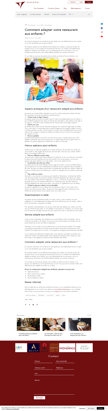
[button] (89, 14)
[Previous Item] (18, 347)
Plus (70, 14)
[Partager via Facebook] (25, 304)
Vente (26, 299)
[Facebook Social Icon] (102, 28)
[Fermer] (106, 408)
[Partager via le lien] (37, 304)
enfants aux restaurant (31, 295)
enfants (63, 295)
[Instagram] (102, 32)
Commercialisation (35, 14)
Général (46, 14)
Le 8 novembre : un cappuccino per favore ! (78, 334)
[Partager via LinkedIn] (33, 304)
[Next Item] (90, 347)
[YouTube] (102, 36)
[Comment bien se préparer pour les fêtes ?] (28, 324)
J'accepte (100, 408)
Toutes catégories (22, 14)
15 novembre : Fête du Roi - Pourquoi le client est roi (54, 334)
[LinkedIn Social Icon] (102, 24)
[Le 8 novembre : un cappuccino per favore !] (79, 324)
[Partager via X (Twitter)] (29, 304)
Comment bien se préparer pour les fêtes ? (28, 334)
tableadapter (41, 295)
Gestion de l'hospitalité (59, 14)
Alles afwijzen (91, 408)
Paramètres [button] (82, 408)
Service (30, 299)
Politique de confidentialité (12, 409)
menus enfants (50, 295)
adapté (57, 295)
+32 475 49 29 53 (32, 2)
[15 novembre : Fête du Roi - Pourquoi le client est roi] (54, 324)
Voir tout (89, 315)
